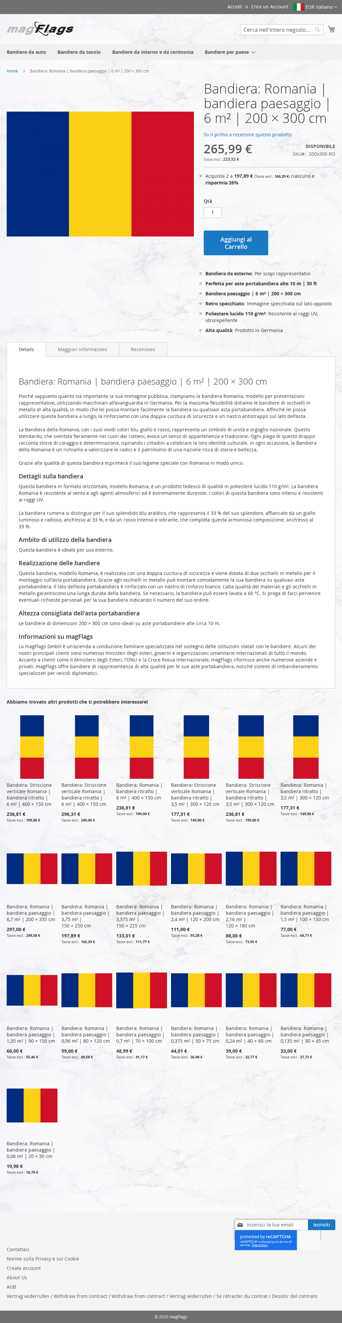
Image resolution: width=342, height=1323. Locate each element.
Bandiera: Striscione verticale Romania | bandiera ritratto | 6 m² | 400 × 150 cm (29, 794)
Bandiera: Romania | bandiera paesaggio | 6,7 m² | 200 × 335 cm (31, 912)
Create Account (24, 1268)
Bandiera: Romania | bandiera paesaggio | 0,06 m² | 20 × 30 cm (31, 1149)
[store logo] (40, 29)
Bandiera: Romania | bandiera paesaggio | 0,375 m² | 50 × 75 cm (195, 1034)
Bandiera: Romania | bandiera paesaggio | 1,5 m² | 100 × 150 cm (305, 912)
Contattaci (18, 1249)
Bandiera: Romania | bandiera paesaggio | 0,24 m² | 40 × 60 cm (250, 1034)
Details (26, 349)
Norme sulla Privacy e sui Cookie (43, 1259)
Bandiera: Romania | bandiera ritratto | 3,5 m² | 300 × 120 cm (305, 791)
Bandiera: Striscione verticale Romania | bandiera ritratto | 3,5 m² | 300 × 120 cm (195, 794)
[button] (315, 7)
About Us (17, 1277)
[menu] (171, 52)
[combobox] (282, 29)
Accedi (234, 6)
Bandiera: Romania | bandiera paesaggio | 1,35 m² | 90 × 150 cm (31, 1034)
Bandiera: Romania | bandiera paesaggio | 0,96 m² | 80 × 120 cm (85, 1034)
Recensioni (143, 349)
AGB (11, 1287)
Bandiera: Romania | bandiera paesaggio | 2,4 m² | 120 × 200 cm (195, 912)
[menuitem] (26, 52)
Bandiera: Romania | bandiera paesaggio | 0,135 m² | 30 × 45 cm (305, 1034)
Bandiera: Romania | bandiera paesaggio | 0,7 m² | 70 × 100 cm (140, 1034)
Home (12, 71)
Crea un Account (269, 6)
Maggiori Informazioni (82, 349)
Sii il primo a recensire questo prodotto (248, 134)
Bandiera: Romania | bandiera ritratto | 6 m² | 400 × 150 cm (139, 791)
